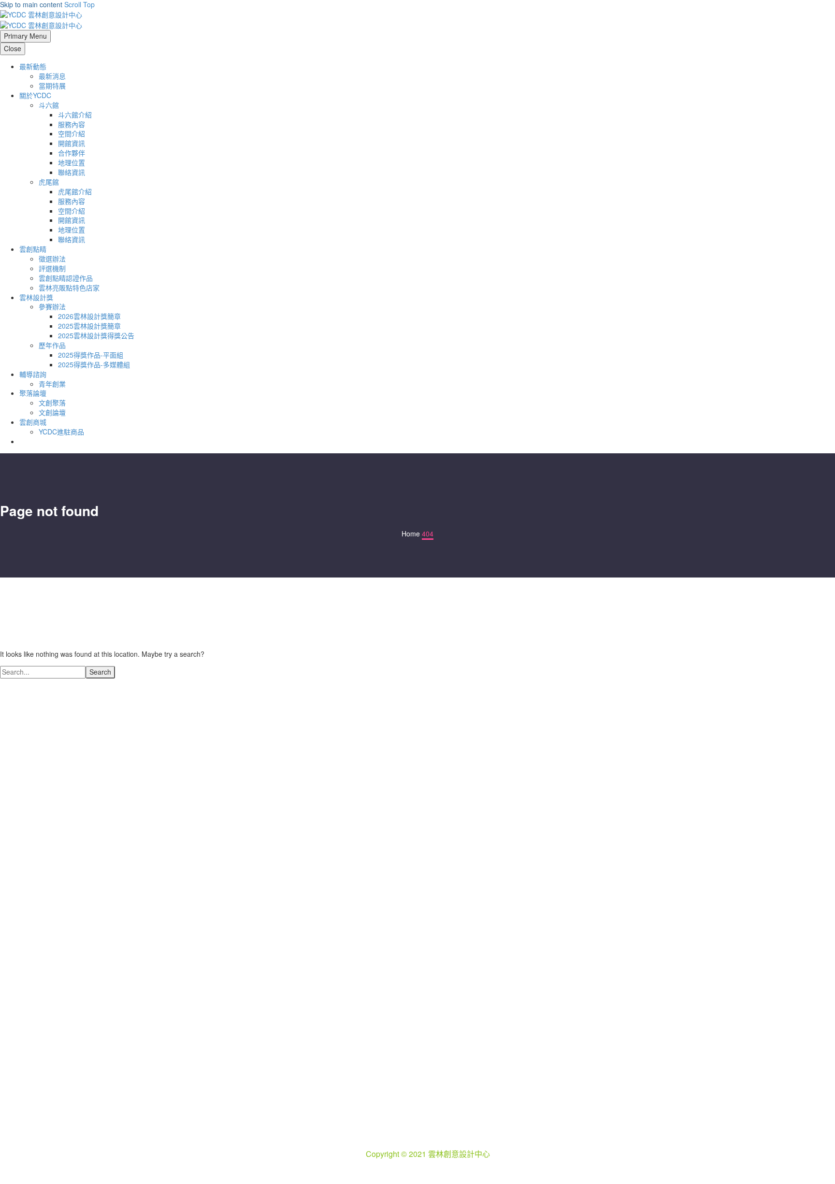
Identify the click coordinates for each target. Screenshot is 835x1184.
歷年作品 (52, 345)
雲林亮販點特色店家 (69, 287)
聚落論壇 (32, 393)
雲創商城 (32, 422)
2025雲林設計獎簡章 (89, 326)
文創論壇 (52, 412)
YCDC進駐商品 (61, 431)
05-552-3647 (439, 1132)
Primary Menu (25, 36)
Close (12, 48)
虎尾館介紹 (75, 191)
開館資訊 (71, 143)
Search (100, 672)
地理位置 (71, 162)
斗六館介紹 (75, 114)
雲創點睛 (32, 249)
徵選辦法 (52, 258)
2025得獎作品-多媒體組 (94, 364)
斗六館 (49, 105)
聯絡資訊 (71, 172)
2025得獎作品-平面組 (90, 355)
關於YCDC (35, 95)
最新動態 (32, 66)
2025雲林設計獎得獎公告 (96, 335)
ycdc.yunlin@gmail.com (443, 1142)
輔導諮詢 (32, 374)
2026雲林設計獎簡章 (89, 316)
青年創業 (52, 384)
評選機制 (52, 268)
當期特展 (52, 85)
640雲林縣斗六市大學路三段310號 (439, 1120)
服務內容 (71, 124)
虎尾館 (49, 182)
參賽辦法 (52, 306)
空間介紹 (71, 133)
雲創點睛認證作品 (66, 278)
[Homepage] (41, 19)
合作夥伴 (71, 153)
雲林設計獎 (36, 297)
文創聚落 (52, 402)
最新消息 (52, 76)
